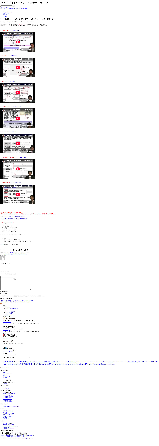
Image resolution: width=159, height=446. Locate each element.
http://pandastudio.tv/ (7, 344)
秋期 (89, 364)
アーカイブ (5, 354)
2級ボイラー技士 (17, 361)
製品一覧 (5, 375)
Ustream (111, 362)
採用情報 (15, 435)
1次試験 (6, 254)
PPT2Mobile (95, 361)
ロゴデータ (24, 436)
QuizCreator (100, 361)
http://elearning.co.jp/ (7, 330)
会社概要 (5, 377)
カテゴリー (5, 357)
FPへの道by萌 (71, 362)
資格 (15, 252)
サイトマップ (6, 418)
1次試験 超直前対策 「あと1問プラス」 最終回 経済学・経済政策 (17, 300)
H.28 (76, 361)
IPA (78, 361)
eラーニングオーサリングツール (48, 362)
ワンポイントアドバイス (14, 364)
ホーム (4, 372)
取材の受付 (5, 412)
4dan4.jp (8, 21)
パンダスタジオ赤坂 (7, 397)
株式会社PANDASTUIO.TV (9, 393)
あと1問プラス (15, 254)
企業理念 (11, 435)
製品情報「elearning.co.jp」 (9, 424)
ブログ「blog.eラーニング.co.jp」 (10, 425)
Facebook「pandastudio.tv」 (9, 428)
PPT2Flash (91, 361)
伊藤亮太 (42, 364)
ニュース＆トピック (7, 373)
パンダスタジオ (132, 362)
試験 (96, 364)
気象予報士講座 (68, 364)
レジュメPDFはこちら (14, 30)
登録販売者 (84, 364)
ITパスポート (86, 361)
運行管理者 (107, 364)
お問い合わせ (3, 436)
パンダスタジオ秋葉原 (8, 396)
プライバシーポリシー (8, 416)
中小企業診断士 (22, 254)
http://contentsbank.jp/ (7, 338)
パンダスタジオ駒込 (7, 400)
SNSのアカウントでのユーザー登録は (12, 216)
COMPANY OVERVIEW (27, 435)
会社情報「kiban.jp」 (7, 423)
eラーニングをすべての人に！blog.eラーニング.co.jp (15, 438)
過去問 (110, 364)
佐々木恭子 (48, 364)
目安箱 (13, 436)
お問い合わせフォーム (8, 410)
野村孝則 (113, 364)
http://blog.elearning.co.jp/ (8, 351)
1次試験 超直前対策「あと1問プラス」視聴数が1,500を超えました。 (16, 301)
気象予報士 (62, 364)
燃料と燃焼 (77, 364)
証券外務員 (92, 364)
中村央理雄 (36, 364)
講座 (98, 364)
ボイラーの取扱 (141, 361)
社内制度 (19, 435)
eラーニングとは (6, 376)
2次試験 (10, 362)
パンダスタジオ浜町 (7, 395)
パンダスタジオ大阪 (7, 401)
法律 (72, 364)
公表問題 (54, 364)
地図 (33, 435)
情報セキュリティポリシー (9, 414)
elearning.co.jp (6, 388)
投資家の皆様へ (18, 436)
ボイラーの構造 (150, 361)
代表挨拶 (7, 435)
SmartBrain (105, 361)
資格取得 (103, 364)
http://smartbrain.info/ (7, 322)
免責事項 (5, 417)
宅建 (58, 364)
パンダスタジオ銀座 (7, 399)
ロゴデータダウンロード (8, 413)
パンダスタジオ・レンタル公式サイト (11, 406)
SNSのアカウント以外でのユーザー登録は (13, 218)
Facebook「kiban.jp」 (7, 427)
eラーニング (10, 252)
